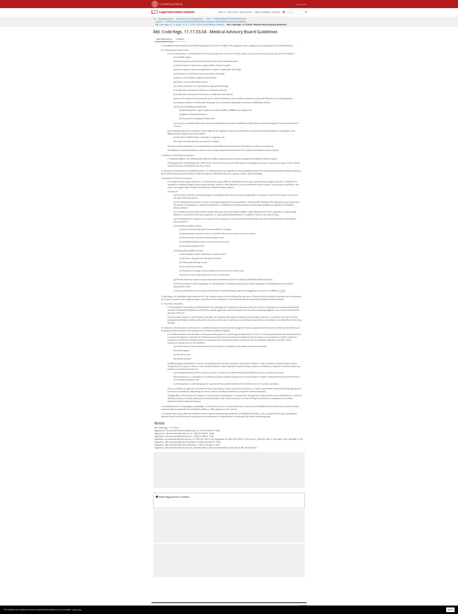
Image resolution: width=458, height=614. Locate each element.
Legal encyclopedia (262, 12)
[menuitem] (221, 12)
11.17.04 (281, 290)
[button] (306, 12)
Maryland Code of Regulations (189, 19)
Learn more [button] (77, 610)
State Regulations (166, 19)
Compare (180, 39)
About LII (221, 12)
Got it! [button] (450, 610)
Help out (275, 12)
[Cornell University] (154, 3)
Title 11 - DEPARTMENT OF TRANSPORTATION (226, 19)
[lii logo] (178, 12)
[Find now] (306, 12)
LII (154, 19)
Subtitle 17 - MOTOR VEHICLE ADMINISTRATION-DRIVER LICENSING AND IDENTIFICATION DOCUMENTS (201, 21)
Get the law (232, 12)
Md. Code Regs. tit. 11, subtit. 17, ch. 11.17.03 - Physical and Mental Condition (190, 24)
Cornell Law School (170, 3)
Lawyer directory (245, 12)
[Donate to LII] (283, 12)
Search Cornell (302, 4)
